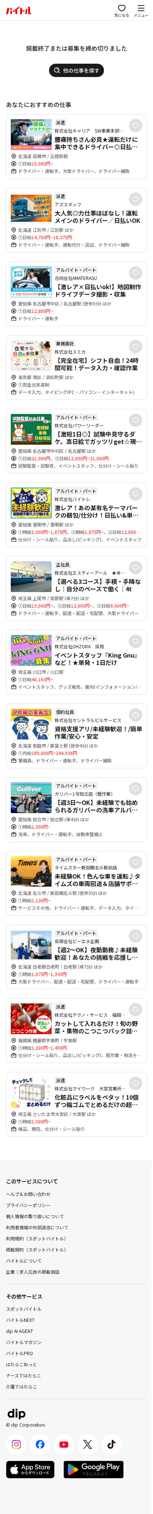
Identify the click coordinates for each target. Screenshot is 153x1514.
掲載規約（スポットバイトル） (37, 1249)
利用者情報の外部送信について (37, 1227)
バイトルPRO (19, 1353)
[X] (87, 1444)
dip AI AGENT (19, 1331)
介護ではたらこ (21, 1386)
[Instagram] (16, 1444)
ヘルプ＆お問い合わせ (28, 1194)
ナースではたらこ (23, 1375)
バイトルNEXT (20, 1320)
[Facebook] (40, 1444)
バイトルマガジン (24, 1342)
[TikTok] (111, 1444)
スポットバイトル (24, 1309)
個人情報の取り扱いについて (35, 1216)
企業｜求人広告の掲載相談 (32, 1272)
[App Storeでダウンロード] (30, 1469)
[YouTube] (63, 1444)
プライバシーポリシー (28, 1205)
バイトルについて (24, 1260)
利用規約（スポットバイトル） (37, 1238)
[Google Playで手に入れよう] (94, 1469)
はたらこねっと (21, 1364)
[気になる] (135, 125)
